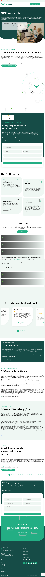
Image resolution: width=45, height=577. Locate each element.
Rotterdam (12, 466)
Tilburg (16, 466)
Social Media (3, 568)
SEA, (5, 375)
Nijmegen (4, 466)
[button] (18, 331)
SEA (4, 413)
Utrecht (8, 466)
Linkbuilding (3, 570)
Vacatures (25, 551)
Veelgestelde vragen (26, 557)
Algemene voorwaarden (33, 575)
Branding (3, 562)
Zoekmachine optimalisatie (6, 567)
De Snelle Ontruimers (18, 259)
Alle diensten (3, 571)
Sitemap (28, 575)
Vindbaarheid (3, 565)
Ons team (24, 550)
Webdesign (3, 564)
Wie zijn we (25, 548)
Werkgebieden (25, 554)
